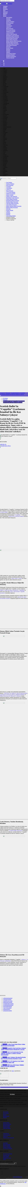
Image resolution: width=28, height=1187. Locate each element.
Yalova (5, 170)
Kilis (4, 172)
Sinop (4, 142)
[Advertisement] (6, 250)
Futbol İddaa (6, 1122)
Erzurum (5, 97)
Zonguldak (5, 156)
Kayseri (5, 115)
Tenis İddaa (6, 1156)
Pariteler (8, 50)
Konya (4, 121)
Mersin (5, 108)
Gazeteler (8, 20)
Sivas (4, 143)
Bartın (4, 166)
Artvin (4, 74)
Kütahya (5, 122)
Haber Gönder (9, 195)
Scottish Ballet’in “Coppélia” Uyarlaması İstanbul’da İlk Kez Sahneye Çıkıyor (12, 393)
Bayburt (5, 159)
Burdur (5, 83)
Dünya (4, 14)
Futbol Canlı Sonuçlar (11, 34)
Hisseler (8, 49)
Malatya (5, 124)
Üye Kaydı (6, 1113)
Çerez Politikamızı (17, 1176)
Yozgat (5, 154)
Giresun (5, 102)
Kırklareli (5, 117)
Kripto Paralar (9, 48)
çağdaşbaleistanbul (7, 998)
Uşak (4, 152)
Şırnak (4, 164)
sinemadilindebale (7, 1006)
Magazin (5, 13)
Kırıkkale (5, 161)
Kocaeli (5, 120)
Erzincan (5, 96)
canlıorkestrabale (7, 999)
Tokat (4, 146)
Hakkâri (5, 104)
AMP (4, 1159)
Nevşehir (5, 132)
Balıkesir (5, 76)
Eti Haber (5, 398)
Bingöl (4, 79)
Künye (4, 1114)
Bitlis (4, 81)
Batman (5, 163)
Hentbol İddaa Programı (12, 42)
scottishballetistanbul (8, 1005)
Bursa (4, 85)
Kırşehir (5, 118)
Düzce (4, 175)
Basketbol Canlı (7, 1158)
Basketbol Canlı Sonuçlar (12, 35)
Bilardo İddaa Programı (12, 38)
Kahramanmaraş (7, 127)
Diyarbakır (5, 92)
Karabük (5, 171)
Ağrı (4, 68)
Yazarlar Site (6, 1155)
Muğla (4, 129)
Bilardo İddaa (6, 1127)
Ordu (4, 135)
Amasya (5, 70)
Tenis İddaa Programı (11, 45)
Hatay (4, 106)
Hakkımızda (6, 1116)
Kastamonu (6, 114)
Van (4, 153)
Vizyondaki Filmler (11, 53)
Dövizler (8, 46)
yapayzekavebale (7, 1008)
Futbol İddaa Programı (11, 39)
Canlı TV (8, 27)
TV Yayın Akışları (10, 30)
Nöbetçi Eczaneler (10, 31)
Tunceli (5, 149)
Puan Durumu (9, 28)
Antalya (5, 72)
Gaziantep (5, 100)
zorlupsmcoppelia (7, 1010)
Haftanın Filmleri (10, 55)
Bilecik (5, 78)
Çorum (5, 89)
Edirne (4, 93)
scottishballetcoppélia (8, 1003)
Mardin (5, 128)
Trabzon (5, 147)
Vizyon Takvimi (10, 57)
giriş (13, 1070)
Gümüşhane (6, 103)
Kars (4, 113)
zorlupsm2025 (6, 1009)
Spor (4, 10)
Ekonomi (5, 9)
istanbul (5, 110)
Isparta (4, 107)
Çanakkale (5, 86)
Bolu (4, 82)
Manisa (5, 125)
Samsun (5, 139)
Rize (4, 136)
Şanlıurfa (5, 150)
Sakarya (5, 138)
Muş (4, 131)
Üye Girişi (5, 1112)
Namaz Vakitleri (10, 21)
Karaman (5, 160)
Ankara (5, 71)
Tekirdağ (5, 145)
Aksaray (5, 157)
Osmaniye (5, 174)
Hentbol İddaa (6, 1125)
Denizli (5, 90)
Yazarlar (8, 18)
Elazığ (4, 95)
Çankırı (5, 88)
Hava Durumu (9, 23)
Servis (4, 16)
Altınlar (8, 52)
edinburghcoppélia (7, 1002)
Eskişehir (5, 99)
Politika (5, 7)
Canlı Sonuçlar (10, 32)
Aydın (4, 75)
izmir (4, 111)
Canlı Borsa (9, 25)
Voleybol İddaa (7, 1128)
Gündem (5, 6)
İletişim (5, 1117)
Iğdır (4, 168)
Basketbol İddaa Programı (12, 37)
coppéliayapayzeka (7, 1001)
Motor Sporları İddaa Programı (13, 41)
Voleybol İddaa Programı (12, 44)
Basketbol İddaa (7, 1124)
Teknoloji (5, 12)
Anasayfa (2, 393)
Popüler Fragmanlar (11, 56)
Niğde (4, 134)
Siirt (4, 140)
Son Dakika (9, 17)
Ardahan (5, 167)
